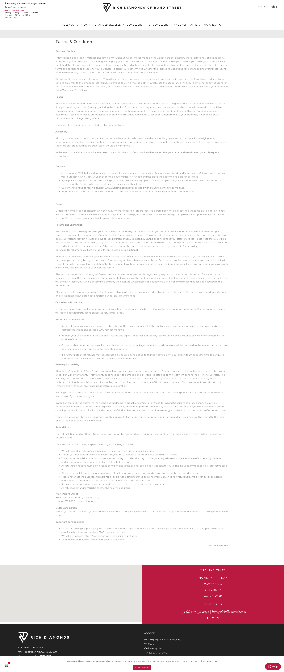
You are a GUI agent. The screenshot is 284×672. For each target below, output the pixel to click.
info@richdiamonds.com (229, 611)
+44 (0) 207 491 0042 (16, 7)
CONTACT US (213, 604)
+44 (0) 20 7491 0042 (155, 652)
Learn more (211, 661)
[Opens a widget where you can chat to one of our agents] (273, 667)
